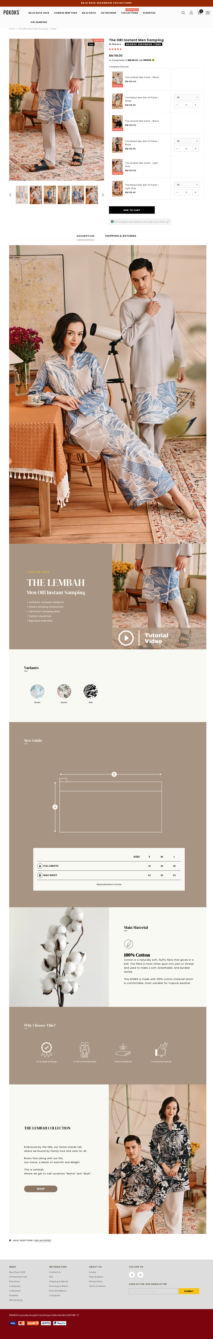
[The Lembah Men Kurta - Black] (117, 123)
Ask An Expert (43, 1240)
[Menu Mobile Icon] (208, 13)
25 (162, 866)
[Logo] (14, 12)
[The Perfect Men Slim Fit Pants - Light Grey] (117, 189)
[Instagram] (140, 1275)
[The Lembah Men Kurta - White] (117, 79)
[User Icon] (191, 12)
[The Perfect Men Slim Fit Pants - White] (117, 101)
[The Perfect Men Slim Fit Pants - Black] (117, 145)
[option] (56, 110)
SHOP (41, 1189)
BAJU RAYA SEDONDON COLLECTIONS (106, 2)
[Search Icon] (183, 12)
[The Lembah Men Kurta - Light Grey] (117, 167)
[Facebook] (132, 1275)
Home (12, 28)
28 (174, 866)
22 (149, 866)
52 (149, 875)
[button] (115, 49)
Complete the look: (119, 66)
